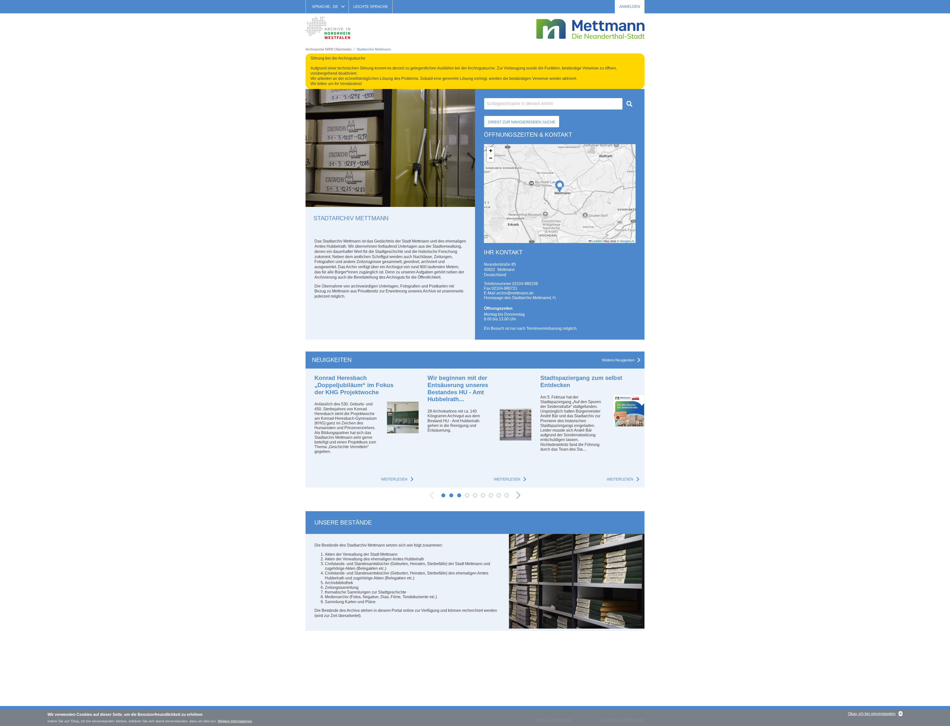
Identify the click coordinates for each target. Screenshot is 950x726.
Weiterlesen (394, 479)
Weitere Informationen (235, 721)
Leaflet (596, 241)
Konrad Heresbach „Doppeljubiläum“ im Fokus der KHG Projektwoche (353, 385)
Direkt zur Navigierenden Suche (521, 122)
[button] (559, 187)
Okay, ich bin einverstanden (872, 714)
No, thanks (900, 714)
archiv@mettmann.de (515, 293)
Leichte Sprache (370, 6)
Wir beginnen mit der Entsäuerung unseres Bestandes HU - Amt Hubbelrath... (458, 388)
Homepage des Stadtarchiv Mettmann (517, 298)
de (335, 6)
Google (625, 241)
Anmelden (629, 6)
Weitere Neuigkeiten (618, 360)
